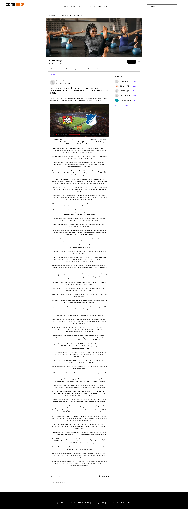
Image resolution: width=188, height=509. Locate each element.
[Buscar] (122, 62)
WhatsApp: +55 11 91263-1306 (79, 503)
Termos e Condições (113, 503)
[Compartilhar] (108, 81)
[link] (54, 69)
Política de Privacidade (128, 503)
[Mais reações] (58, 476)
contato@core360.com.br (60, 503)
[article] (79, 283)
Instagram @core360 (98, 503)
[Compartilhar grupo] (139, 61)
